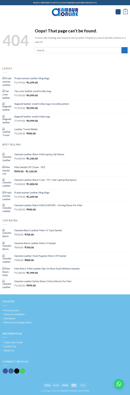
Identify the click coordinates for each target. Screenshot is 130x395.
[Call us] (22, 371)
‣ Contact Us (9, 346)
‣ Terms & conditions (13, 314)
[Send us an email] (16, 371)
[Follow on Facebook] (5, 371)
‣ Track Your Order (12, 342)
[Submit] (124, 50)
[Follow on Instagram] (11, 371)
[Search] (118, 11)
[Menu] (4, 12)
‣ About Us (8, 350)
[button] (119, 384)
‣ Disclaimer (9, 318)
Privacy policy (11, 310)
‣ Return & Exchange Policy (17, 322)
